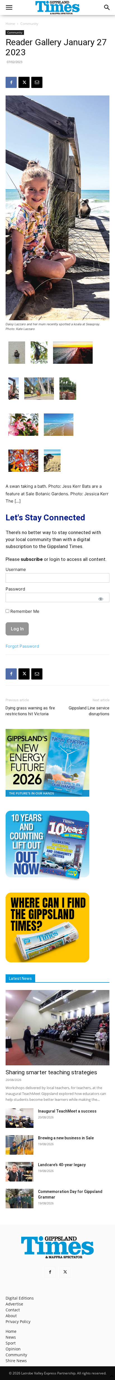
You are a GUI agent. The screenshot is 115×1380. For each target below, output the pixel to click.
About (11, 1315)
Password (15, 589)
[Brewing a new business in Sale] (19, 1145)
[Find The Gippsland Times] (47, 960)
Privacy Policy (18, 1321)
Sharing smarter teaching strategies (51, 1072)
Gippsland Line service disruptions (89, 710)
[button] (9, 7)
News (11, 1337)
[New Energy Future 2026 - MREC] (47, 797)
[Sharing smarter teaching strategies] (57, 1027)
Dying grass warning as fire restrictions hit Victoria (30, 710)
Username (16, 569)
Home (10, 23)
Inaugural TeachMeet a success (67, 1111)
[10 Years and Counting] (47, 879)
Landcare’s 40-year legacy (62, 1165)
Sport (11, 1343)
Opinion (13, 1349)
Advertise (14, 1304)
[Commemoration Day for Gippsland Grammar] (19, 1198)
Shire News (16, 1360)
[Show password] (100, 599)
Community (29, 23)
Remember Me (24, 611)
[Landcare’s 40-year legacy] (19, 1172)
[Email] (36, 82)
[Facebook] (11, 82)
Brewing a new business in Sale (66, 1138)
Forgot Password (22, 646)
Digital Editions (20, 1298)
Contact (13, 1309)
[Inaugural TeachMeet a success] (19, 1118)
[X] (24, 82)
